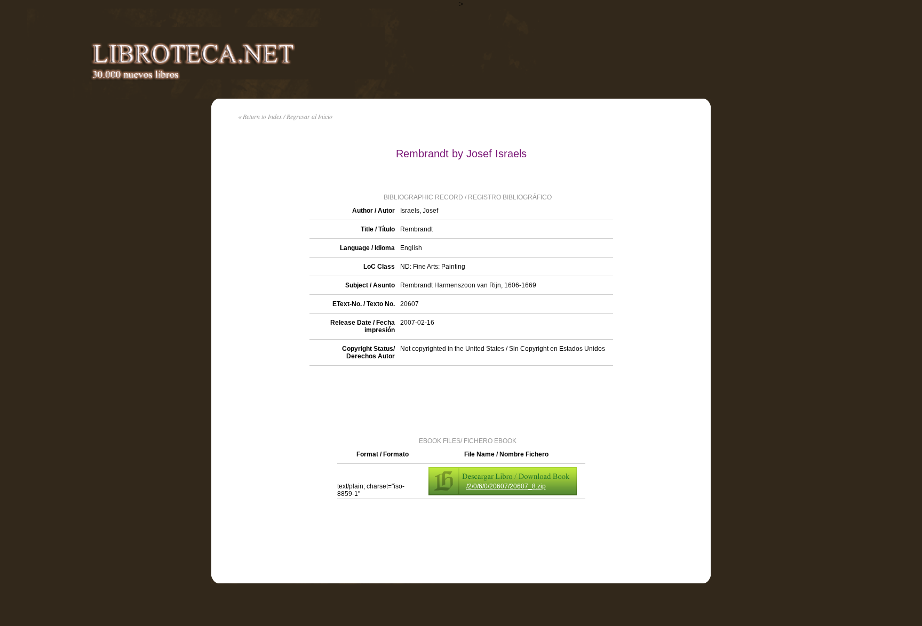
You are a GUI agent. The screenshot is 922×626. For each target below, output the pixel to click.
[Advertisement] (461, 400)
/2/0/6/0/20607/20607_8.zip (506, 486)
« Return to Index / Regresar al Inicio (285, 116)
